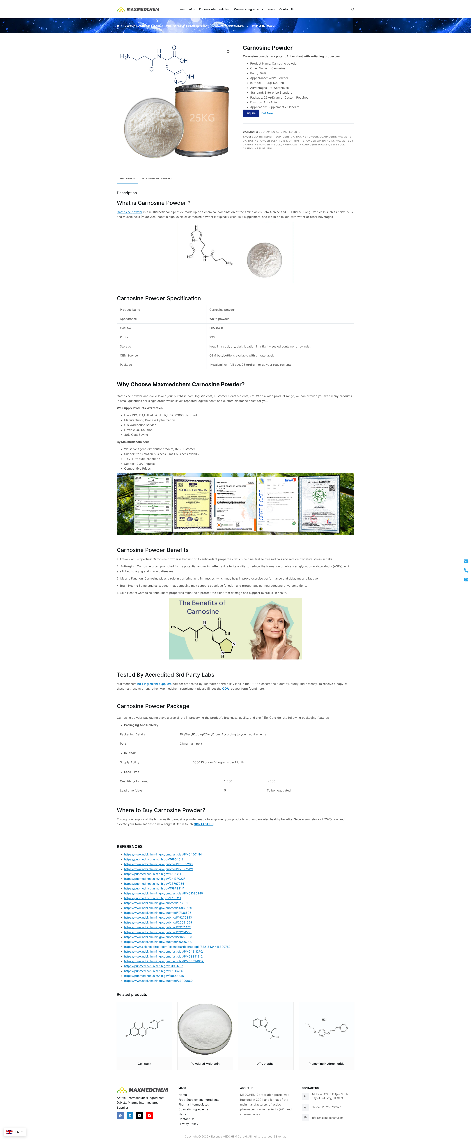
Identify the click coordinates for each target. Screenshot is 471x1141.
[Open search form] (352, 9)
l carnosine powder (333, 136)
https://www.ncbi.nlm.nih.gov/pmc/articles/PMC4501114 (163, 854)
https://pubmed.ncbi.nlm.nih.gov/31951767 (153, 966)
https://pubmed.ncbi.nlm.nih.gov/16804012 (153, 859)
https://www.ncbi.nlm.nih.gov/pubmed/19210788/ (158, 942)
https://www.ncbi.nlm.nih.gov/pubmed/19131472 (157, 927)
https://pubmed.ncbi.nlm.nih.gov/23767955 (154, 883)
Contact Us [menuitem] (287, 9)
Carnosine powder (129, 212)
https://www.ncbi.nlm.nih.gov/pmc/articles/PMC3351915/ (163, 956)
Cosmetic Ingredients (193, 1109)
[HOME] (118, 26)
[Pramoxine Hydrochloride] (326, 1029)
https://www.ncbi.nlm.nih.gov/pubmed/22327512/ (158, 869)
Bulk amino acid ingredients (279, 131)
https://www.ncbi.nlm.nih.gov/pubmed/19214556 (158, 932)
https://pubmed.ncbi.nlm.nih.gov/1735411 (152, 874)
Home (182, 1095)
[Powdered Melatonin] (205, 1029)
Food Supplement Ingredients (198, 1099)
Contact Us (186, 1119)
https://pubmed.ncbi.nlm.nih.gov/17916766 (153, 971)
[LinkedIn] (130, 1115)
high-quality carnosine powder (305, 144)
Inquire (251, 113)
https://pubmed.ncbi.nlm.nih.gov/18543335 (154, 976)
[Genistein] (144, 1029)
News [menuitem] (271, 9)
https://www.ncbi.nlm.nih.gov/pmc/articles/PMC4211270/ (163, 951)
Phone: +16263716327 (326, 1107)
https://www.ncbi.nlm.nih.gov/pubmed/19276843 (158, 917)
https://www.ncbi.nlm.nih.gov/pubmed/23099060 (158, 981)
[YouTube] (149, 1115)
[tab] (127, 178)
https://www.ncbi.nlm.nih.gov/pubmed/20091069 (158, 922)
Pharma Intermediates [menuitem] (214, 9)
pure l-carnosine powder (297, 140)
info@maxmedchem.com (327, 1117)
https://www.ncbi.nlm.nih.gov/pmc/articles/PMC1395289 (163, 893)
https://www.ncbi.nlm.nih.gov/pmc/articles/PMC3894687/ (164, 961)
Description (127, 178)
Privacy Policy (188, 1124)
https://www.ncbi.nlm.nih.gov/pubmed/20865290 (158, 864)
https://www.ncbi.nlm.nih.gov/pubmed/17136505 (157, 912)
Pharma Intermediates (193, 1104)
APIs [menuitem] (192, 9)
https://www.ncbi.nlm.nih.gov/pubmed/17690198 (157, 903)
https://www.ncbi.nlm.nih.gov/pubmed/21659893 (158, 937)
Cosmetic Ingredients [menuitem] (248, 9)
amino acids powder (331, 140)
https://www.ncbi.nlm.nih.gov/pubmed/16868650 (158, 908)
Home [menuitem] (181, 9)
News (182, 1114)
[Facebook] (120, 1115)
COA (225, 688)
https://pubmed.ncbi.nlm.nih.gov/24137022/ (154, 878)
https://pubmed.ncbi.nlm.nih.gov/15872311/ (154, 888)
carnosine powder (304, 136)
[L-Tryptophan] (265, 1029)
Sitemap (281, 1136)
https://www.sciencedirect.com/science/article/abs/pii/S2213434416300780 (177, 947)
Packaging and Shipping (156, 178)
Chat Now (266, 113)
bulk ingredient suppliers (270, 136)
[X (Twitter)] (139, 1115)
